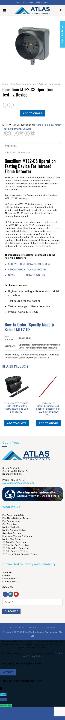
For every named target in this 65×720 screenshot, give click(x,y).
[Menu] (4, 10)
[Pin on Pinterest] (27, 133)
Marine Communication (14, 530)
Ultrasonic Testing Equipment (17, 536)
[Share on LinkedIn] (32, 133)
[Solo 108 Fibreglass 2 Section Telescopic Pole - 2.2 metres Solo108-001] (48, 386)
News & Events (41, 2)
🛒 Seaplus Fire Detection (15, 545)
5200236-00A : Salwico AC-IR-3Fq (29, 264)
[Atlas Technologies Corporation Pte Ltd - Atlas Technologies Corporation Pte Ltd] (32, 10)
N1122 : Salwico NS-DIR (26, 275)
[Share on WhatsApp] (5, 133)
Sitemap (50, 627)
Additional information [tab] (17, 152)
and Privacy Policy (32, 656)
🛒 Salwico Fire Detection (15, 548)
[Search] (61, 10)
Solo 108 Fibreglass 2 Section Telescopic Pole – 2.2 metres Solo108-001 (48, 410)
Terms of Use (36, 627)
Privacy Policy (18, 627)
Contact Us (43, 357)
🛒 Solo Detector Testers (15, 551)
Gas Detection (9, 524)
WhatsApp (6, 705)
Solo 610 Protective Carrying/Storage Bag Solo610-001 (16, 409)
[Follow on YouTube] (16, 594)
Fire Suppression (11, 521)
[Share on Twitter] (16, 133)
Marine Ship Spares (12, 539)
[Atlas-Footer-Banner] (32, 494)
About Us (20, 2)
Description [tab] (11, 146)
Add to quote (32, 113)
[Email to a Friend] (21, 133)
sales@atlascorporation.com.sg (18, 483)
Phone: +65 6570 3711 (14, 480)
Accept (8, 672)
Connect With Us (11, 581)
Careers (30, 2)
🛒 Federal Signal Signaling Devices (20, 554)
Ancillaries (55, 84)
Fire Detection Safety (13, 515)
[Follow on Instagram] (10, 594)
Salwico (43, 84)
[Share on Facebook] (10, 133)
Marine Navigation (11, 527)
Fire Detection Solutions (23, 84)
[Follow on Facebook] (5, 594)
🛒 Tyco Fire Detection (14, 542)
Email (3, 694)
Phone (3, 699)
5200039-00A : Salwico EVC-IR (27, 269)
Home (5, 84)
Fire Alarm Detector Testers (16, 518)
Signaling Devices (11, 533)
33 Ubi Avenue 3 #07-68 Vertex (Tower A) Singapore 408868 (15, 471)
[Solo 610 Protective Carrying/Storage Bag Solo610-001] (16, 386)
